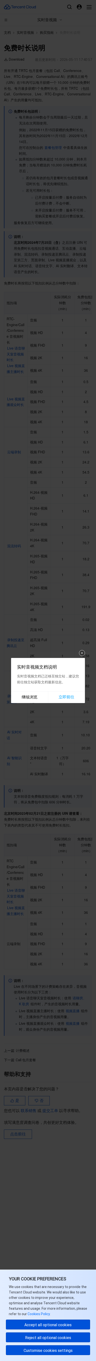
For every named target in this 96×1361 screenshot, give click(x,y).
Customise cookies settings (48, 1350)
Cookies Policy (38, 1314)
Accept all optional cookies (48, 1325)
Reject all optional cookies (48, 1337)
